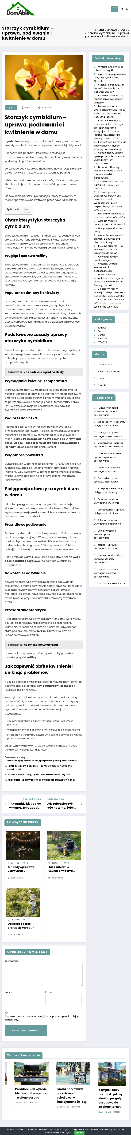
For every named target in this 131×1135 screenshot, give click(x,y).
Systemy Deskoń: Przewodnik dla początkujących (105, 267)
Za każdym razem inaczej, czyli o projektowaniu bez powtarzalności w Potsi (110, 292)
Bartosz (29, 107)
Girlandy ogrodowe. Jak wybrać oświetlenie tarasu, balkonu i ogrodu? (21, 869)
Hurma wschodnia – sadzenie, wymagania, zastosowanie (107, 411)
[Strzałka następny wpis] (82, 803)
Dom (100, 331)
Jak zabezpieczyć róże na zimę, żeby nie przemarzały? (60, 806)
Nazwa (8, 992)
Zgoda (79, 1132)
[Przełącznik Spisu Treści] (25, 210)
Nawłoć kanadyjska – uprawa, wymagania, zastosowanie (107, 457)
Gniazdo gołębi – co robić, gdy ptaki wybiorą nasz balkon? (42, 760)
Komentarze (12, 961)
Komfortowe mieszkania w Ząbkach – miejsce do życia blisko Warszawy (109, 303)
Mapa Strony (105, 364)
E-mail (49, 992)
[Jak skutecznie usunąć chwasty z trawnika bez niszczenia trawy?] (64, 845)
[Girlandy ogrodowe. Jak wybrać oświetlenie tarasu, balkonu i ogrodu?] (23, 845)
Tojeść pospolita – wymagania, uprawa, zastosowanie (106, 573)
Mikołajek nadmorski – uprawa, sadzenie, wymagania (108, 559)
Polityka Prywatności (109, 371)
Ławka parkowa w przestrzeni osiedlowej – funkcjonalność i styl (29, 1095)
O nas (101, 378)
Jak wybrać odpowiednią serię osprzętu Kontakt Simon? (110, 77)
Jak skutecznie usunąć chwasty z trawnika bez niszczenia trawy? (60, 869)
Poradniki (103, 338)
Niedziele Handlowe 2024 (111, 583)
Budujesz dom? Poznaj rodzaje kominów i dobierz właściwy (108, 99)
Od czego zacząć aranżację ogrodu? (21, 925)
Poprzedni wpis (32, 799)
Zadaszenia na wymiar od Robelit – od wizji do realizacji (108, 185)
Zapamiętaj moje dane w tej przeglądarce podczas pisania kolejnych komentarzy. (43, 1018)
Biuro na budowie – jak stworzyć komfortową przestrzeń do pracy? (108, 249)
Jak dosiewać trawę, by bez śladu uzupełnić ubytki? (38, 774)
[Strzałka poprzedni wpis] (6, 803)
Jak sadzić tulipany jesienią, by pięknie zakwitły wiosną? (41, 779)
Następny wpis (55, 799)
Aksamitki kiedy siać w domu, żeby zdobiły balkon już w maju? (25, 806)
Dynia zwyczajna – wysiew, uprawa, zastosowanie (106, 534)
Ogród (11, 107)
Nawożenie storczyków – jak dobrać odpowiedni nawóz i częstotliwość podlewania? (113, 1097)
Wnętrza (102, 342)
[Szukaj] (122, 9)
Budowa (102, 327)
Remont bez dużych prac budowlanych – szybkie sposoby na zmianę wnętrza (110, 145)
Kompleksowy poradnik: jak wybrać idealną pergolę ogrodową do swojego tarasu (71, 1098)
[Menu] (114, 9)
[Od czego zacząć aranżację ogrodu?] (23, 902)
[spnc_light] (127, 9)
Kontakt (102, 385)
